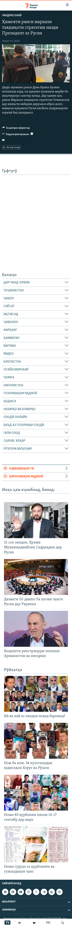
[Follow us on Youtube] (21, 892)
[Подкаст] (59, 892)
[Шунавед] (20, 923)
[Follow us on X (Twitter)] (36, 892)
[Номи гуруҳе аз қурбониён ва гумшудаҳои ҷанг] (36, 844)
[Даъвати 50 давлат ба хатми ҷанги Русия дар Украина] (36, 577)
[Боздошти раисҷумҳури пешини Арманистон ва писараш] (36, 629)
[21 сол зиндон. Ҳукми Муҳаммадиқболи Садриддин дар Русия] (36, 520)
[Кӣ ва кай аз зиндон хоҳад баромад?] (36, 694)
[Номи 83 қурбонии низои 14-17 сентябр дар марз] (36, 793)
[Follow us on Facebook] (13, 892)
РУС (48, 922)
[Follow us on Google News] (5, 892)
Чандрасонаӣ (12, 15)
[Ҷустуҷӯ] (63, 923)
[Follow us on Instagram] (28, 892)
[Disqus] (36, 216)
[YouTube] (34, 923)
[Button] (16, 129)
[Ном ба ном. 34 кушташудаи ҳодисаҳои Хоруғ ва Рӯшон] (36, 741)
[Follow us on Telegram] (44, 892)
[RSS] (52, 892)
